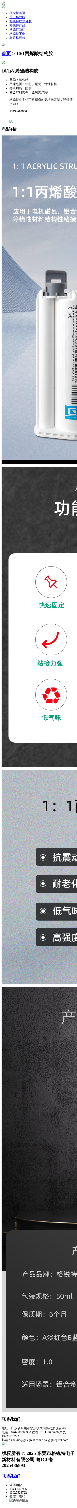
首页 (6, 53)
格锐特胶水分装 (20, 21)
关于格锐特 (17, 17)
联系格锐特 (17, 37)
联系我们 (11, 1476)
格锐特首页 (17, 13)
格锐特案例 (17, 33)
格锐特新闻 (17, 29)
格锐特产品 (17, 25)
